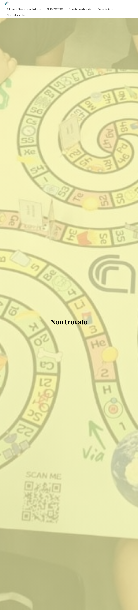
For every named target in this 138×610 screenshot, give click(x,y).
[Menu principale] (131, 3)
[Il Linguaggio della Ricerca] (6, 3)
